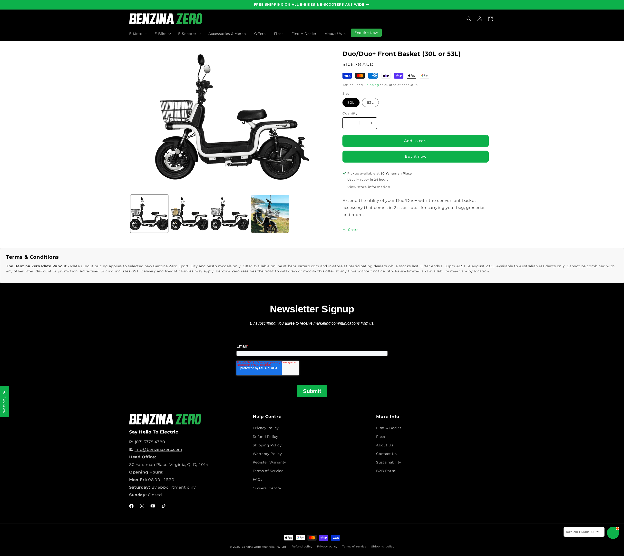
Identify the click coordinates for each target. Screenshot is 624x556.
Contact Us (386, 454)
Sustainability (388, 462)
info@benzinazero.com (158, 449)
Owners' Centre (267, 488)
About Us (384, 445)
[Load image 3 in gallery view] (230, 214)
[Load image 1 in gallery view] (149, 214)
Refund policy (302, 546)
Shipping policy (382, 546)
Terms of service (354, 546)
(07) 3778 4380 (150, 442)
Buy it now (416, 156)
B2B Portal (386, 471)
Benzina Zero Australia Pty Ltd (264, 546)
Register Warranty (269, 462)
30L (351, 102)
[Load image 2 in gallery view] (189, 214)
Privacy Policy (266, 428)
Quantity (349, 113)
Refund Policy (265, 436)
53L (370, 102)
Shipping (372, 85)
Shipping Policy (267, 445)
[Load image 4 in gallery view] (270, 214)
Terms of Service (268, 471)
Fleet (380, 436)
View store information (368, 187)
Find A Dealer (388, 428)
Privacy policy (327, 546)
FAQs (258, 479)
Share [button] (353, 229)
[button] (137, 34)
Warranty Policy (267, 454)
